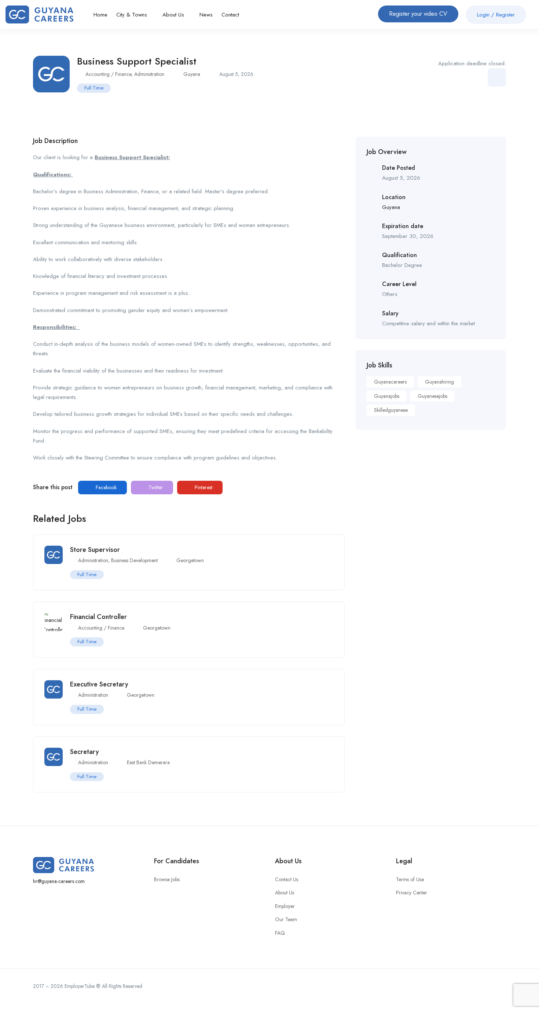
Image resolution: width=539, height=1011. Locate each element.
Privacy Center (411, 892)
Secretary (84, 752)
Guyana (191, 74)
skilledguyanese (391, 410)
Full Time (93, 87)
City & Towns (132, 15)
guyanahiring (439, 381)
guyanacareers (390, 381)
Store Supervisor (95, 549)
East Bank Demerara (148, 762)
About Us (174, 15)
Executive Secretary (99, 684)
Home (100, 15)
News (206, 15)
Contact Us (286, 879)
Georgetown (190, 560)
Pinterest (202, 487)
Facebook (105, 487)
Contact (230, 15)
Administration (149, 74)
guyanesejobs (432, 396)
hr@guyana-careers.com (59, 881)
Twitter (155, 487)
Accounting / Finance (108, 74)
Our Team (286, 919)
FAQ (280, 933)
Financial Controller (98, 617)
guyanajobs (386, 396)
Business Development (134, 560)
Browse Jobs (167, 879)
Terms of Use (410, 879)
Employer (285, 906)
